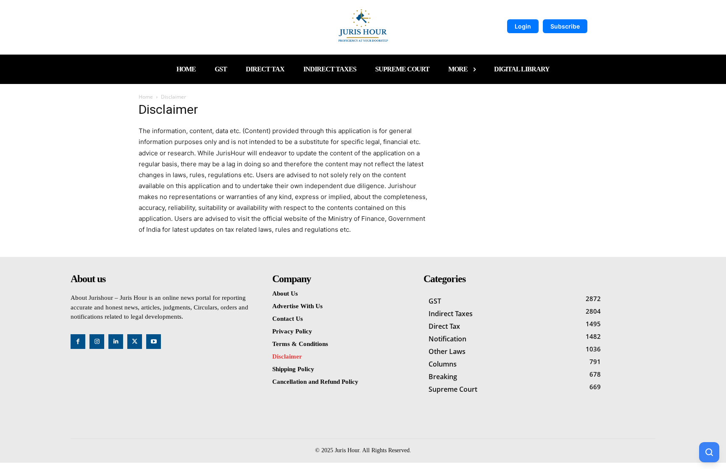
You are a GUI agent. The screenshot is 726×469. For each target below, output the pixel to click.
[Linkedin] (115, 341)
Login (523, 26)
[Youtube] (153, 341)
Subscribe (565, 26)
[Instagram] (96, 341)
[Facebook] (78, 341)
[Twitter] (134, 341)
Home (146, 96)
